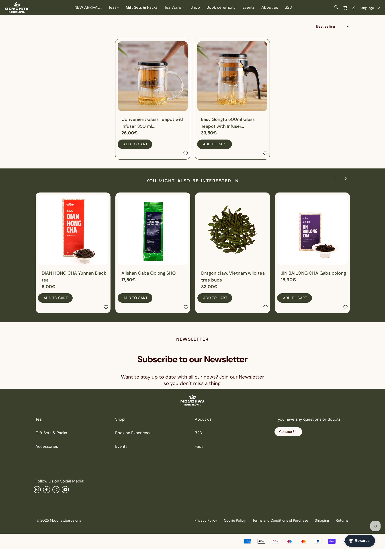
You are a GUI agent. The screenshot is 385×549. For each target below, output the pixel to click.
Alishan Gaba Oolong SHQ (148, 273)
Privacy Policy (206, 520)
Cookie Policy (235, 520)
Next (345, 178)
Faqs (199, 446)
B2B (198, 433)
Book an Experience (133, 433)
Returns (342, 520)
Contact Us (288, 431)
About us (203, 419)
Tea (38, 419)
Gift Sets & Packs (51, 433)
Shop (120, 419)
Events (121, 446)
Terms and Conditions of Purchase (280, 520)
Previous (335, 178)
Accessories (46, 446)
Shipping (322, 520)
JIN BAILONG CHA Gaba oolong (313, 273)
